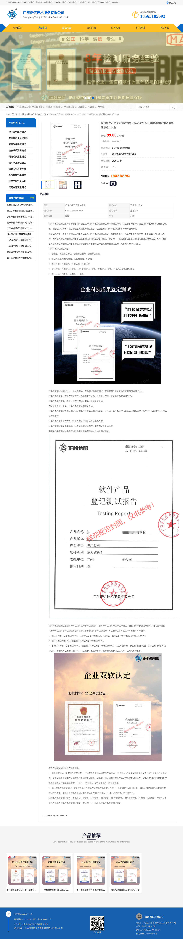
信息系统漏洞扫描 (17, 150)
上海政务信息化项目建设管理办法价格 (20, 240)
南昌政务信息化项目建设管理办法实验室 (20, 252)
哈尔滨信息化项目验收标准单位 (20, 234)
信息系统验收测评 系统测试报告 (56, 890)
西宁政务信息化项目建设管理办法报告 (20, 258)
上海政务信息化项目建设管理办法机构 (20, 246)
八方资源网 (30, 928)
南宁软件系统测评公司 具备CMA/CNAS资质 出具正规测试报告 (20, 223)
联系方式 (164, 27)
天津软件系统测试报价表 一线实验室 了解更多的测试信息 (20, 228)
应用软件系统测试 (17, 144)
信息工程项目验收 (17, 181)
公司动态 (115, 27)
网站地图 (59, 928)
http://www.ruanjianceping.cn (55, 815)
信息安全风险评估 (17, 169)
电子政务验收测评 (17, 132)
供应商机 (42, 27)
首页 (18, 114)
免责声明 (39, 928)
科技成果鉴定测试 (17, 157)
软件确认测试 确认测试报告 (21, 890)
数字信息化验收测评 (18, 138)
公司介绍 (91, 27)
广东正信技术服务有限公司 (25, 924)
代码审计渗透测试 (17, 187)
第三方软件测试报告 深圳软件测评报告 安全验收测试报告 (20, 211)
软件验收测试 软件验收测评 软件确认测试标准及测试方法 (20, 205)
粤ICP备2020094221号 (42, 919)
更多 (32, 198)
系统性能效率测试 (17, 175)
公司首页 (17, 27)
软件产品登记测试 (40, 114)
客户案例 (140, 27)
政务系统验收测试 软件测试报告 (90, 890)
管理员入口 (49, 928)
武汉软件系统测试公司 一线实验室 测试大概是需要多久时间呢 (20, 217)
